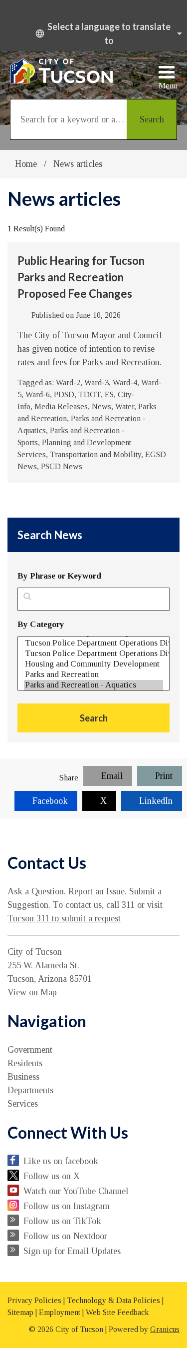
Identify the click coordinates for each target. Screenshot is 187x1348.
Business (23, 1077)
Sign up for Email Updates (72, 1251)
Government (29, 1050)
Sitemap (20, 1312)
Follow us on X (51, 1176)
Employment (59, 1312)
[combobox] (107, 33)
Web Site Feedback (117, 1312)
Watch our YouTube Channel (75, 1191)
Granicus (165, 1329)
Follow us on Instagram (66, 1206)
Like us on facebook (60, 1161)
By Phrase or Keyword (59, 576)
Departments (30, 1090)
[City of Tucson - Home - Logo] (61, 71)
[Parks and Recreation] (93, 675)
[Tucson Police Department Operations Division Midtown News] (93, 643)
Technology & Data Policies (113, 1300)
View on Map (32, 992)
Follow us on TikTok (62, 1221)
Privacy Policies (34, 1300)
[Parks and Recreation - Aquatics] (93, 685)
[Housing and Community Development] (93, 664)
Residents (24, 1063)
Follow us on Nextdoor (65, 1236)
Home (26, 164)
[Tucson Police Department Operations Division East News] (93, 654)
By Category (40, 624)
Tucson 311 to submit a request (64, 918)
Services (22, 1104)
